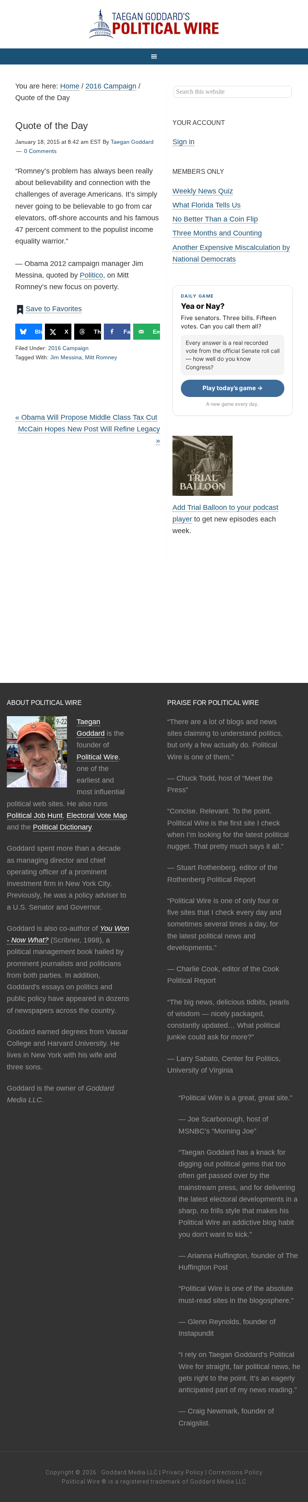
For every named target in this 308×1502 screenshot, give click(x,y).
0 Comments (40, 151)
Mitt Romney (101, 357)
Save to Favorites (54, 309)
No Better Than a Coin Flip (215, 219)
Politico (91, 275)
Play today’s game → (233, 388)
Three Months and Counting (217, 233)
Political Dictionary (62, 827)
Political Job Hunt (35, 815)
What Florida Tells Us (206, 205)
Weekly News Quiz (202, 191)
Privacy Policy (183, 1472)
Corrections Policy (236, 1472)
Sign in (183, 142)
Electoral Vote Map (97, 815)
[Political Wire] (154, 24)
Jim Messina (66, 357)
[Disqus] (87, 563)
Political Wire (97, 757)
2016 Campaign (68, 348)
